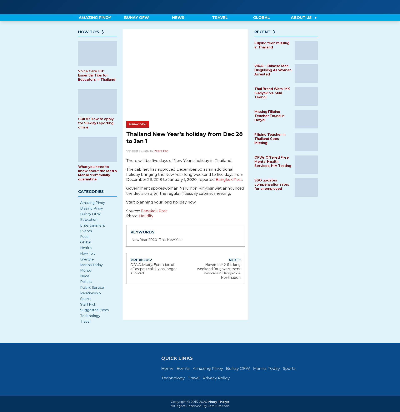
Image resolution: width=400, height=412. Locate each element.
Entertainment (92, 225)
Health (86, 248)
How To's (88, 32)
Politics (86, 282)
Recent (262, 32)
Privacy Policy (216, 378)
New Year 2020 (144, 240)
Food (84, 237)
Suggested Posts (94, 310)
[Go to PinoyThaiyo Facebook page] (303, 7)
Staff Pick (88, 304)
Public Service (92, 288)
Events (86, 231)
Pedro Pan (161, 150)
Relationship (90, 293)
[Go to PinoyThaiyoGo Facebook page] (317, 7)
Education (89, 220)
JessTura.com (218, 406)
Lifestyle (87, 259)
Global (85, 242)
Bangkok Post (229, 179)
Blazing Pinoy (91, 208)
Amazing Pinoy (92, 203)
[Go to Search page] (289, 7)
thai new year (171, 240)
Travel (85, 321)
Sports (85, 299)
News (84, 276)
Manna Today (91, 265)
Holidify (146, 216)
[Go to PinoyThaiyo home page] (104, 7)
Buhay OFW (137, 124)
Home (167, 368)
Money (86, 271)
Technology (90, 316)
